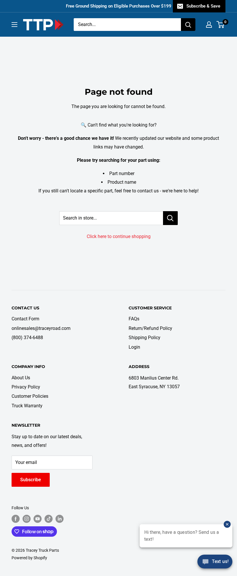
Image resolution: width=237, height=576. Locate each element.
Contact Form (25, 319)
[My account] (209, 24)
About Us (21, 377)
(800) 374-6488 (27, 337)
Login (134, 347)
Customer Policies (30, 396)
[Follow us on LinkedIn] (59, 519)
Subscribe (30, 479)
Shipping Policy (144, 337)
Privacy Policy (26, 387)
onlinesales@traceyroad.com (41, 328)
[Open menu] (14, 24)
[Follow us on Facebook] (16, 519)
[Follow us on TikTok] (49, 519)
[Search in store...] (170, 218)
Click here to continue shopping (119, 236)
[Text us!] (215, 563)
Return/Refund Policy (150, 328)
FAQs (134, 319)
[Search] (188, 24)
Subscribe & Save (203, 6)
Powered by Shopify (29, 557)
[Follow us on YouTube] (38, 519)
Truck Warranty (27, 405)
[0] (220, 24)
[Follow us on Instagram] (27, 519)
